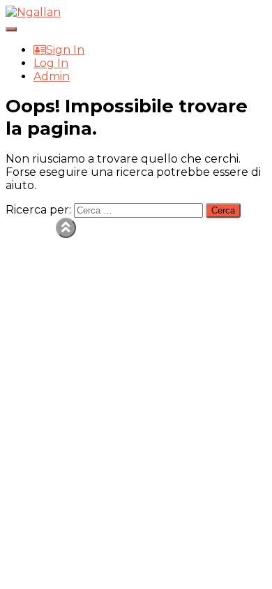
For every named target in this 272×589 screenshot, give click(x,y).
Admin (51, 76)
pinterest (44, 292)
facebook (44, 239)
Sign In (65, 50)
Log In (50, 63)
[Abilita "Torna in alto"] (66, 228)
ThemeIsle (236, 224)
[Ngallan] (33, 12)
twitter (44, 253)
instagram (44, 279)
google (44, 266)
